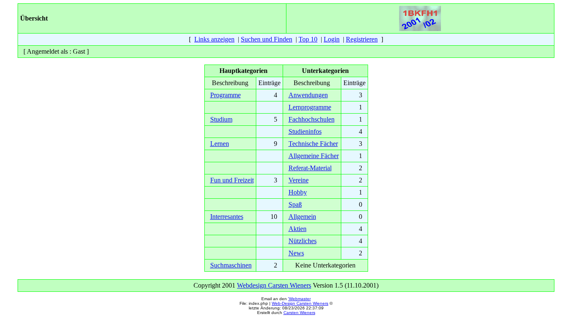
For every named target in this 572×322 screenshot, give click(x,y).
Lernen (219, 143)
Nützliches (303, 240)
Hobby (298, 192)
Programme (225, 95)
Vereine (299, 180)
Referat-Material (310, 167)
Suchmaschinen (231, 265)
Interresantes (226, 216)
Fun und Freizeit (232, 180)
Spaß (295, 204)
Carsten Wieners (299, 312)
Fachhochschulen (312, 119)
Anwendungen (308, 95)
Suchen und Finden (266, 39)
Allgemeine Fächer (314, 155)
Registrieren (362, 39)
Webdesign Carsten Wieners (274, 285)
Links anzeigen (214, 39)
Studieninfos (305, 131)
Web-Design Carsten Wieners (300, 303)
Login (332, 39)
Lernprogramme (310, 107)
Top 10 (308, 39)
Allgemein (302, 216)
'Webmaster (299, 298)
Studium (221, 119)
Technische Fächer (313, 143)
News (296, 253)
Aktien (298, 228)
